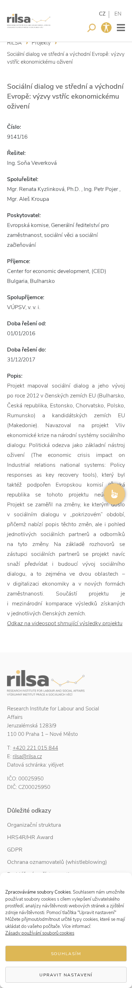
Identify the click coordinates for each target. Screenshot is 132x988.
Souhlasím (66, 954)
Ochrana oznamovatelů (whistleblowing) (57, 862)
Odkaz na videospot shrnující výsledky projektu (64, 623)
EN (117, 13)
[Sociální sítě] (114, 494)
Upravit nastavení (66, 975)
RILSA (14, 42)
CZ (102, 13)
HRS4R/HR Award (30, 837)
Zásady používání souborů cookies (39, 933)
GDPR (15, 850)
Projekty (41, 42)
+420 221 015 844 (35, 747)
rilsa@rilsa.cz (27, 756)
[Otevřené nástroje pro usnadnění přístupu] (106, 27)
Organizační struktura (34, 825)
